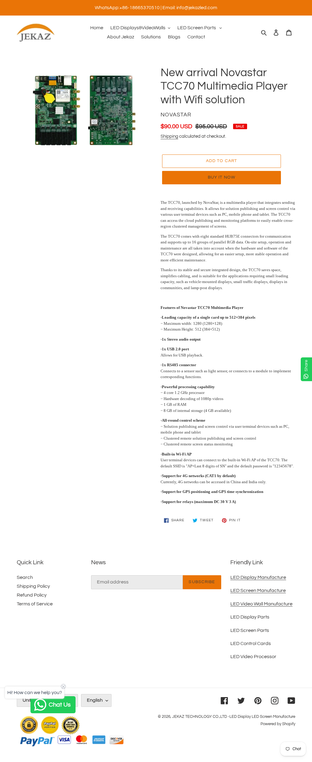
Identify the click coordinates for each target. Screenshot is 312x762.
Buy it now (221, 177)
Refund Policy (32, 595)
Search (25, 577)
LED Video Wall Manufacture (261, 603)
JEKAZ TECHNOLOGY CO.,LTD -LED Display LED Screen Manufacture (233, 716)
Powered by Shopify (278, 724)
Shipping (169, 136)
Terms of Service (35, 603)
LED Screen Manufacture (258, 590)
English (95, 700)
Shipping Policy (33, 586)
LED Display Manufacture (258, 577)
